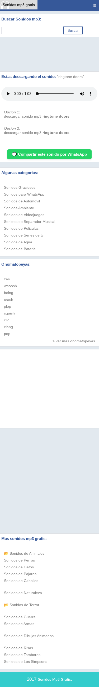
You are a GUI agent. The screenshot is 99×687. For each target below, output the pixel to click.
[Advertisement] (49, 54)
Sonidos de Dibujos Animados (29, 636)
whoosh (10, 286)
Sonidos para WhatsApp (24, 194)
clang (8, 327)
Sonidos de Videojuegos (24, 215)
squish (9, 313)
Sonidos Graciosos (19, 187)
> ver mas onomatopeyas (74, 341)
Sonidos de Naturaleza (23, 593)
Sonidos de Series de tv (24, 235)
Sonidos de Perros (19, 560)
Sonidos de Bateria (20, 249)
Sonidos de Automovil (22, 201)
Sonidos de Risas (18, 648)
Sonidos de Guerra (20, 617)
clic (6, 320)
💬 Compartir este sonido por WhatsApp (49, 154)
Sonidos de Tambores (22, 655)
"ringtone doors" (70, 77)
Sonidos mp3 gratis (19, 5)
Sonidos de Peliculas (21, 228)
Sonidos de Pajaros (20, 574)
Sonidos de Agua (18, 242)
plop (7, 306)
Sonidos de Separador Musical (29, 221)
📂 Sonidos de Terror (21, 605)
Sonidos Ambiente (19, 208)
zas (7, 279)
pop (7, 334)
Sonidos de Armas (19, 624)
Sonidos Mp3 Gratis (54, 679)
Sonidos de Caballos (21, 581)
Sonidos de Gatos (19, 567)
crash (8, 299)
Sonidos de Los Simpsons (25, 661)
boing (8, 293)
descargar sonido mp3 (36, 116)
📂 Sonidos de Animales (24, 553)
